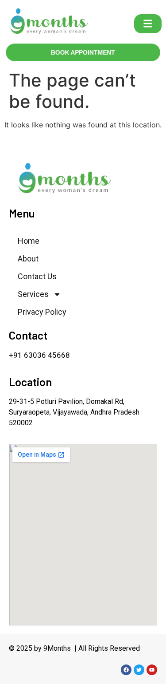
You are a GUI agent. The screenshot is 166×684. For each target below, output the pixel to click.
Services (33, 294)
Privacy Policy (42, 311)
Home (28, 240)
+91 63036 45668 (39, 355)
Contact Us (37, 276)
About (28, 258)
